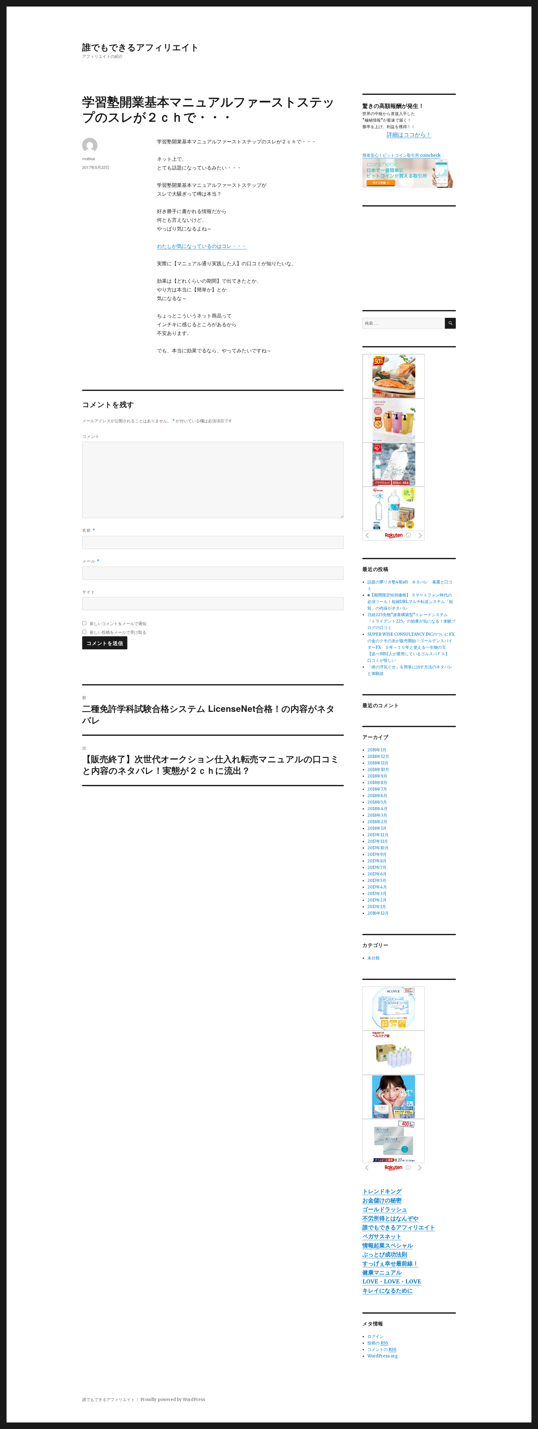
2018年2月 (377, 821)
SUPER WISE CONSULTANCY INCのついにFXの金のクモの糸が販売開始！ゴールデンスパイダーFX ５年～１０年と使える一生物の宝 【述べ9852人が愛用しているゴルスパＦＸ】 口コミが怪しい (411, 647)
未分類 (373, 958)
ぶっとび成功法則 (384, 1254)
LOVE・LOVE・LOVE (391, 1281)
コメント (91, 436)
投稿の (377, 1343)
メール (91, 561)
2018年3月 (377, 815)
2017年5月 (376, 880)
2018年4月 (377, 808)
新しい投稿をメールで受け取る (118, 632)
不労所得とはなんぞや (390, 1218)
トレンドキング (382, 1191)
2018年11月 (378, 763)
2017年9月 (377, 854)
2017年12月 (378, 834)
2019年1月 (376, 750)
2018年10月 (378, 769)
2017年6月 (377, 874)
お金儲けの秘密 (382, 1200)
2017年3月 (377, 893)
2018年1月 (377, 828)
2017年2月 (377, 900)
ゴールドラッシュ (384, 1209)
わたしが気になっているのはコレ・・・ (202, 246)
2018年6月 (377, 795)
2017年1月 (376, 906)
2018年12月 (378, 756)
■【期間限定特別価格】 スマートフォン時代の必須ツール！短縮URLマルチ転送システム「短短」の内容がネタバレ (410, 601)
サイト (88, 592)
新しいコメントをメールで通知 (118, 623)
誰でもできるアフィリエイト (140, 46)
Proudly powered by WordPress (172, 1399)
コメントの (381, 1349)
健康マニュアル (382, 1272)
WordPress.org (382, 1356)
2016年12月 (378, 913)
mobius (88, 158)
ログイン (375, 1336)
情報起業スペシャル (387, 1245)
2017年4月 (377, 887)
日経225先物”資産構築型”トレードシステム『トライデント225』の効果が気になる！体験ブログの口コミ (411, 621)
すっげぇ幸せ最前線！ (390, 1263)
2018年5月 (377, 802)
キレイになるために (387, 1290)
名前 (88, 530)
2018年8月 (377, 782)
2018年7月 (377, 789)
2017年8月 (377, 861)
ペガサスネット (382, 1236)
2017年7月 (376, 867)
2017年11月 (377, 841)
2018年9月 (377, 776)
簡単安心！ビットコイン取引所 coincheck (401, 155)
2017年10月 (378, 848)
